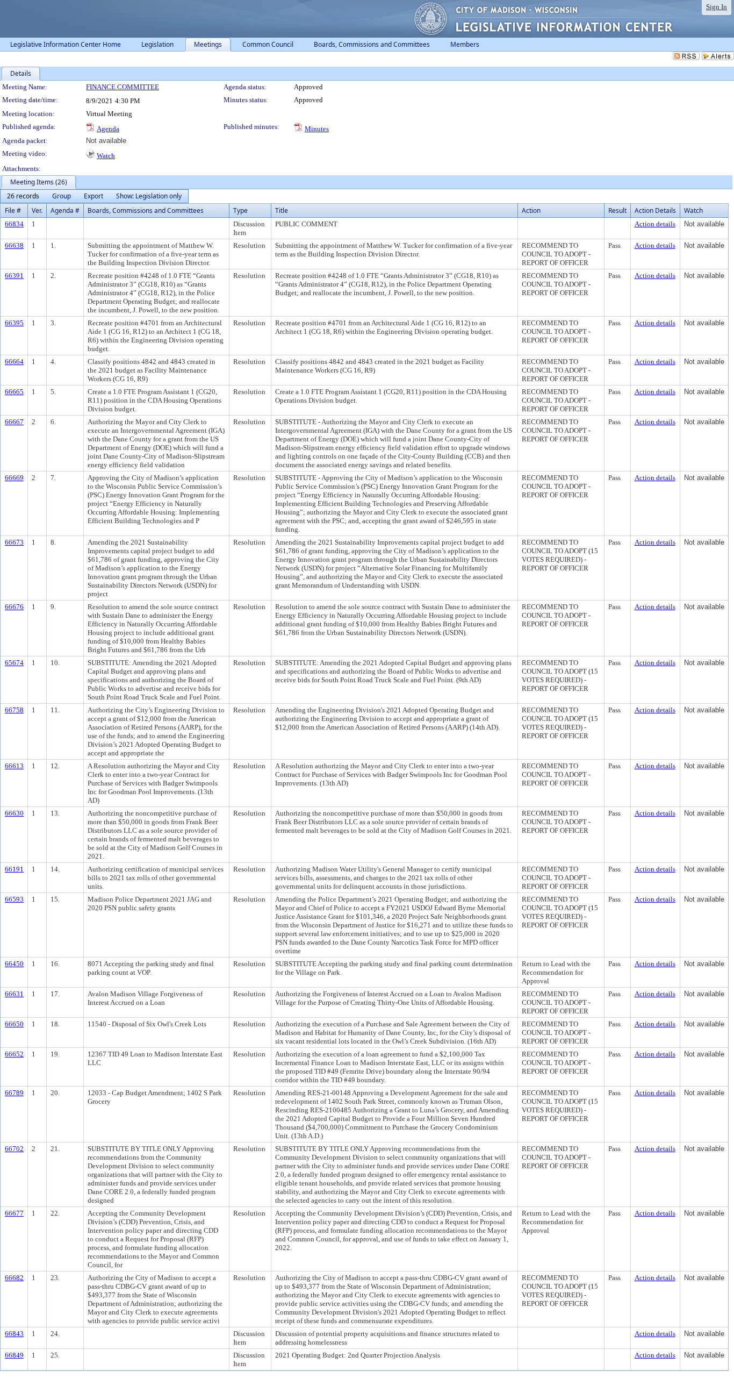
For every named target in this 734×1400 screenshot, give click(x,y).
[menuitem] (23, 196)
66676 (14, 607)
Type (240, 210)
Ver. (37, 210)
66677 (14, 1213)
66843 (14, 1334)
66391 (14, 276)
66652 (14, 1054)
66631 (14, 994)
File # (13, 210)
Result (617, 210)
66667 (14, 422)
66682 (14, 1278)
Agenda (108, 129)
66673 (14, 542)
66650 (14, 1024)
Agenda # (65, 210)
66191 (14, 869)
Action (531, 210)
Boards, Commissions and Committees (146, 210)
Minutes (317, 129)
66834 (14, 224)
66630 (14, 813)
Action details (655, 224)
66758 (14, 710)
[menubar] (94, 196)
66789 (14, 1093)
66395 (14, 323)
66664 (14, 362)
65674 (14, 663)
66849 (14, 1355)
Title (281, 210)
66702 (14, 1149)
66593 (14, 899)
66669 (14, 478)
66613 (14, 766)
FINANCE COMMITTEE (122, 87)
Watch (106, 156)
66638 (14, 245)
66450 (14, 964)
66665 (14, 392)
